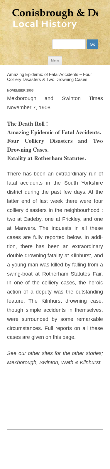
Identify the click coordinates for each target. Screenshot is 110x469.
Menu (55, 60)
